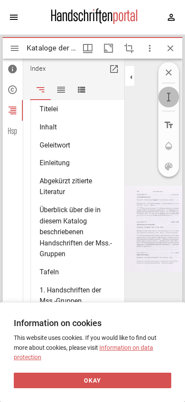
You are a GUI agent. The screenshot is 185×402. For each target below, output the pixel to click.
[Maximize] (108, 48)
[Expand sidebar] (13, 17)
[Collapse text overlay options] (168, 72)
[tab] (13, 69)
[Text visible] (168, 125)
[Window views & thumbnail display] (87, 48)
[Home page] (94, 22)
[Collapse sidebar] (131, 77)
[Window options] (149, 48)
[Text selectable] (168, 97)
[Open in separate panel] (114, 69)
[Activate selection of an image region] (129, 48)
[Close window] (170, 48)
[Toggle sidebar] (14, 48)
